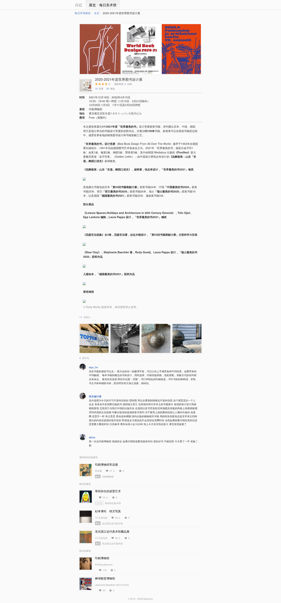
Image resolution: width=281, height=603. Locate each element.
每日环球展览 (83, 13)
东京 (96, 13)
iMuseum (148, 598)
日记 (78, 4)
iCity (63, 5)
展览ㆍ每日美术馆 (102, 4)
